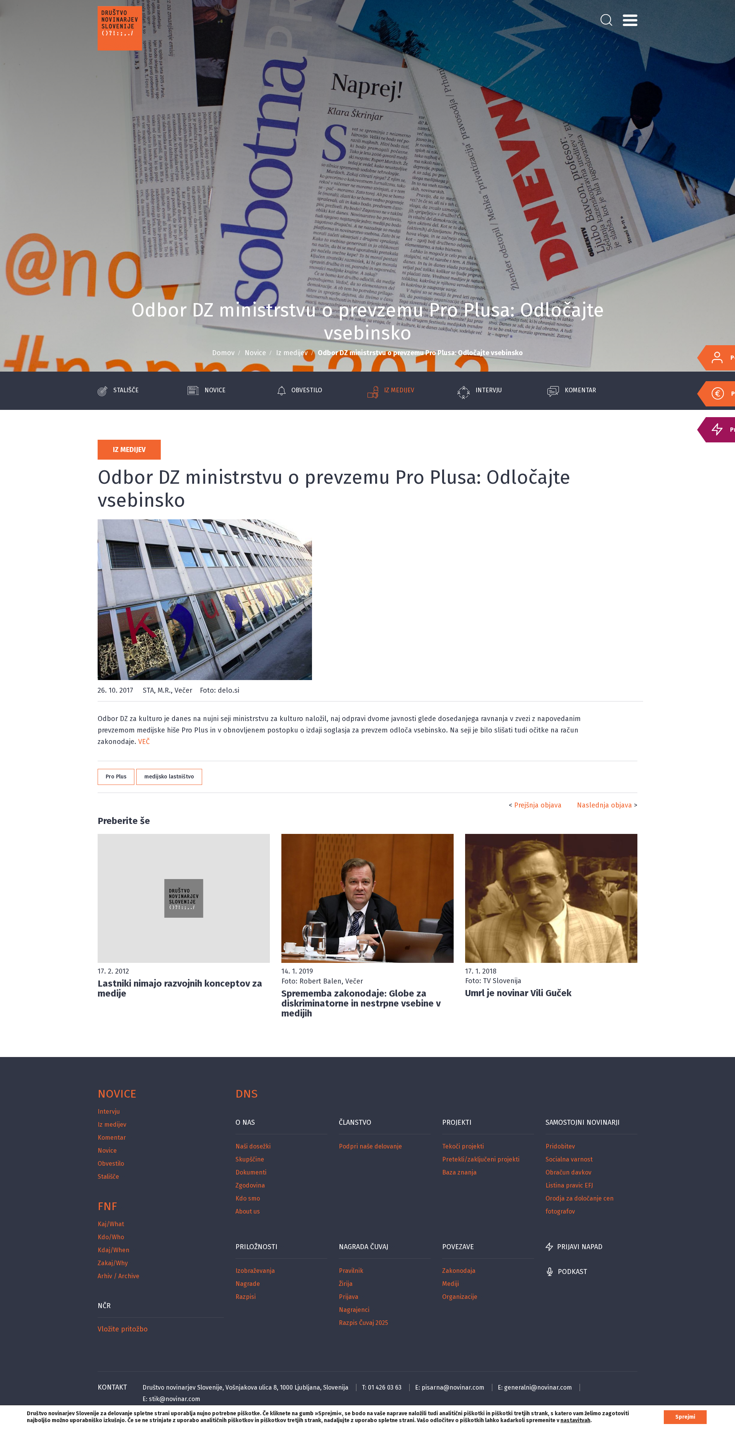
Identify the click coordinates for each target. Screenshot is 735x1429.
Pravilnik (351, 1270)
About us (247, 1211)
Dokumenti (250, 1172)
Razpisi (245, 1296)
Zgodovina (250, 1185)
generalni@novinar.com (538, 1387)
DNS (246, 1094)
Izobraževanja (255, 1270)
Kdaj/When (113, 1250)
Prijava (348, 1296)
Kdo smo (247, 1198)
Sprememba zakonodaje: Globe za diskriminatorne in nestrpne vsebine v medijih (361, 1003)
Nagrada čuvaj (363, 1247)
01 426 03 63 (385, 1387)
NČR (104, 1306)
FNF (107, 1206)
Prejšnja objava (538, 805)
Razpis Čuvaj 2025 (363, 1322)
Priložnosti (256, 1247)
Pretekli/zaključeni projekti (480, 1159)
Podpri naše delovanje (370, 1146)
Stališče (126, 390)
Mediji (450, 1283)
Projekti (457, 1122)
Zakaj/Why (113, 1263)
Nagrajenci (354, 1309)
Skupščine (249, 1159)
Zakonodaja (458, 1270)
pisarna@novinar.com (452, 1387)
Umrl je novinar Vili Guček (518, 993)
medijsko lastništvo (169, 776)
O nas (245, 1122)
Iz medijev (292, 353)
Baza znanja (459, 1172)
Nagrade (247, 1283)
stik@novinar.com (174, 1399)
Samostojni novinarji (583, 1122)
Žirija (346, 1283)
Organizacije (459, 1296)
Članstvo (355, 1122)
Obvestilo (306, 390)
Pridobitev (560, 1146)
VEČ (144, 741)
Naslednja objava (604, 805)
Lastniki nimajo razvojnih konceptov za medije (180, 988)
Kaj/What (111, 1224)
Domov (223, 353)
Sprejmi (685, 1417)
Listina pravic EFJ (569, 1185)
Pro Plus (116, 776)
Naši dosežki (253, 1146)
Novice (255, 353)
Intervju (488, 390)
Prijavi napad (580, 1247)
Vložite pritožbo (123, 1329)
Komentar (580, 390)
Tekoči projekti (463, 1146)
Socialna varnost (569, 1159)
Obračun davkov (568, 1172)
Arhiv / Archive (118, 1276)
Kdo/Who (111, 1237)
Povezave (458, 1247)
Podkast (572, 1272)
